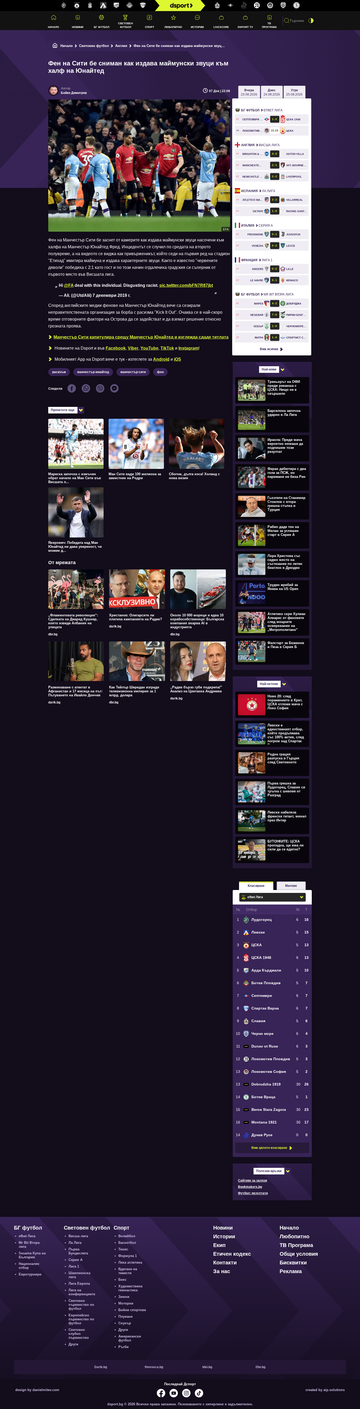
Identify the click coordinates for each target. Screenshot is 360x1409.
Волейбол (126, 1236)
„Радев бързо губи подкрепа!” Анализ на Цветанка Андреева (196, 689)
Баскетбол (127, 1243)
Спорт (149, 27)
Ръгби (123, 1347)
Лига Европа (79, 1284)
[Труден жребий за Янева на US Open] (271, 593)
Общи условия (299, 1254)
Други (73, 1344)
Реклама (291, 1271)
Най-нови (269, 369)
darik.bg (115, 626)
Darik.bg (100, 1367)
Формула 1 (127, 1256)
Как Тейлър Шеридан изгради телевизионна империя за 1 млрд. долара (134, 691)
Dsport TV (245, 27)
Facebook (116, 348)
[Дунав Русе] (243, 5)
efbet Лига (262, 110)
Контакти (225, 1262)
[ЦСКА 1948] (90, 5)
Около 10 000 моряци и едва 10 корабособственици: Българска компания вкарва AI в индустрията (197, 621)
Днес (272, 92)
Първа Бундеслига (78, 1251)
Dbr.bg (260, 1367)
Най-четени (269, 684)
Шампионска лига (79, 1275)
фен (160, 372)
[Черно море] (283, 5)
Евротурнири (30, 1274)
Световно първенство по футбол (81, 1305)
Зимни (123, 1297)
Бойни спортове (132, 1310)
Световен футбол (125, 25)
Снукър (124, 1323)
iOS (177, 359)
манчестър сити (133, 372)
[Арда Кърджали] (116, 5)
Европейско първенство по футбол (81, 1319)
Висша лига (260, 145)
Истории (197, 27)
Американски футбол (129, 1338)
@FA (69, 285)
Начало (53, 27)
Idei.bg (207, 1367)
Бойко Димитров (74, 93)
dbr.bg (52, 634)
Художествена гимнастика (130, 1288)
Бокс (122, 1280)
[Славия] (217, 5)
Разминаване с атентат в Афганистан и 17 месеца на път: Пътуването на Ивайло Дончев (75, 691)
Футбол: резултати (253, 1193)
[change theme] (311, 20)
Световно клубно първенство (79, 1334)
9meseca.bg (154, 1367)
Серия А (257, 225)
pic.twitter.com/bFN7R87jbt (186, 285)
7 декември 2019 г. (111, 295)
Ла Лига (258, 191)
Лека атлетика (130, 1262)
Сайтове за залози (252, 1180)
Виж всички (269, 349)
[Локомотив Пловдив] (257, 5)
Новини (77, 27)
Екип (219, 1245)
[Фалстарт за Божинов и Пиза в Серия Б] (271, 651)
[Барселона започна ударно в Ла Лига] (271, 419)
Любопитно (173, 27)
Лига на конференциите (82, 1292)
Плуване (125, 1316)
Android (161, 359)
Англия (121, 46)
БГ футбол (101, 27)
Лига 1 (257, 260)
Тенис (123, 1249)
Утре (294, 92)
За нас (221, 1271)
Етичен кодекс (232, 1254)
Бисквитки (293, 1262)
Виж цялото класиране (269, 1148)
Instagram (188, 348)
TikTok (167, 348)
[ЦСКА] (77, 5)
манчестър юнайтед (93, 372)
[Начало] (55, 46)
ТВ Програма (269, 25)
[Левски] (103, 5)
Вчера (249, 92)
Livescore (221, 27)
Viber (133, 348)
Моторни (125, 1303)
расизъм (59, 372)
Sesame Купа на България (32, 1255)
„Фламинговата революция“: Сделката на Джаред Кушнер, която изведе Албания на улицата (73, 621)
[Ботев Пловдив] (129, 5)
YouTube (149, 348)
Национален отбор (29, 1266)
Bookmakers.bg (250, 1187)
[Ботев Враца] (296, 5)
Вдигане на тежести (127, 1271)
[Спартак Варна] (142, 5)
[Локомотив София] (270, 5)
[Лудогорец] (63, 5)
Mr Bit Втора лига (267, 294)
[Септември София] (230, 5)
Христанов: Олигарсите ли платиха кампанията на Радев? (135, 617)
